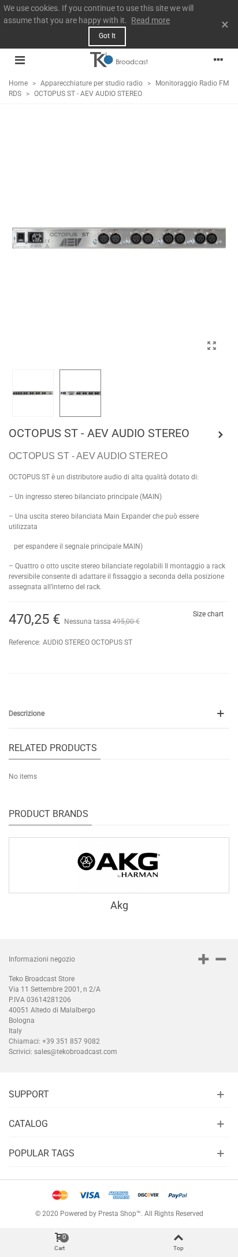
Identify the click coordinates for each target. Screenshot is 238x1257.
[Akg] (119, 865)
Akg (119, 905)
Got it (107, 36)
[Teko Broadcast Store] (119, 59)
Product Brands (48, 813)
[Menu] (20, 60)
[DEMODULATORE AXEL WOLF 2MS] (220, 434)
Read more (150, 20)
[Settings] (218, 60)
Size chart (208, 614)
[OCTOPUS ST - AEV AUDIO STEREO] (211, 345)
